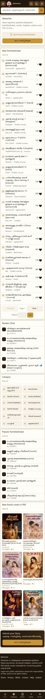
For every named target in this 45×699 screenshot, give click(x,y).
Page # (14, 315)
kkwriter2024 (27, 547)
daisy (25, 622)
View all (5, 55)
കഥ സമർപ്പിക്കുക (22, 41)
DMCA (17, 678)
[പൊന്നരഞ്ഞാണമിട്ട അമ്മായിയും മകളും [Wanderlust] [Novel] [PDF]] (12, 565)
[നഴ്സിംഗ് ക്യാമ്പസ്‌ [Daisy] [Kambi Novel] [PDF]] (33, 603)
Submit (39, 678)
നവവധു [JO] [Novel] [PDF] (32, 580)
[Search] (41, 10)
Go (30, 315)
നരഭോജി (5, 547)
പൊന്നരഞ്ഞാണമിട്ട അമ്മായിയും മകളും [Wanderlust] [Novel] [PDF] (12, 582)
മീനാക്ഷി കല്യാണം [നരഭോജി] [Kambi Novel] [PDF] (11, 543)
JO (24, 582)
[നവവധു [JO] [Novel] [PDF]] (33, 565)
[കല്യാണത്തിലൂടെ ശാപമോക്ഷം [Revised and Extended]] (33, 526)
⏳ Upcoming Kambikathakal (22, 35)
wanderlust (6, 586)
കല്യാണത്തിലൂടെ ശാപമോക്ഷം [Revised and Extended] (31, 543)
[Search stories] (31, 3)
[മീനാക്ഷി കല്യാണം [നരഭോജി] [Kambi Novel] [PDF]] (12, 526)
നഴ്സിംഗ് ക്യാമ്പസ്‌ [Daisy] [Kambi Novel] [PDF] (32, 619)
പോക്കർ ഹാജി (7, 624)
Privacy (11, 678)
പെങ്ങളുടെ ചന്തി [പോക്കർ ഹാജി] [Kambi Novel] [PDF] (11, 620)
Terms (3, 678)
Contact (25, 678)
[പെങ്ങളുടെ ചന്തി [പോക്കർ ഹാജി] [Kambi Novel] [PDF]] (12, 603)
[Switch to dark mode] (36, 3)
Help (32, 678)
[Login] (42, 3)
